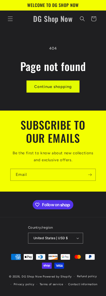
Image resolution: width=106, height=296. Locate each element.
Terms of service (51, 284)
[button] (10, 18)
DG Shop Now (32, 276)
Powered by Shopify (57, 276)
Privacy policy (24, 284)
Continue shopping (53, 86)
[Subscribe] (89, 175)
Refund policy (87, 276)
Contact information (82, 284)
